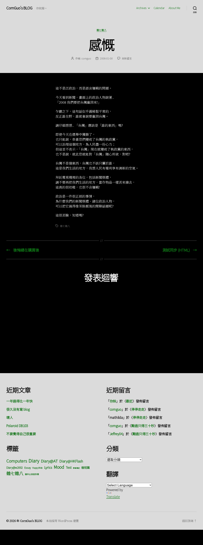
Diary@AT (49, 461)
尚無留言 (127, 58)
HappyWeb (37, 467)
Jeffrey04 (116, 433)
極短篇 (85, 467)
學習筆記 (76, 468)
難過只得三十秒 (142, 425)
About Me (174, 8)
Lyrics (48, 467)
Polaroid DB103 (17, 425)
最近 (129, 401)
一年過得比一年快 (19, 401)
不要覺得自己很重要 (21, 433)
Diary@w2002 (14, 467)
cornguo (86, 58)
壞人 (9, 417)
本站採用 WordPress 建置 (62, 521)
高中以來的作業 (32, 474)
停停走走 (137, 409)
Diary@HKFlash (71, 461)
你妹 (113, 401)
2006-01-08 (106, 58)
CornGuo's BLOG (19, 8)
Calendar (159, 8)
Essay (27, 467)
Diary (34, 460)
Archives (141, 8)
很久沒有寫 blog (18, 409)
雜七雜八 (101, 30)
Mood (59, 467)
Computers (16, 461)
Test (69, 467)
